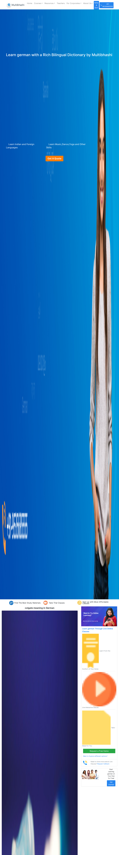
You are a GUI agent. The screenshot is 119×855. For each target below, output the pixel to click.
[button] (38, 3)
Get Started (111, 783)
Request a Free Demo (99, 751)
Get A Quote (54, 158)
